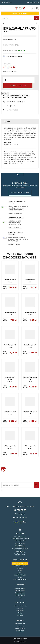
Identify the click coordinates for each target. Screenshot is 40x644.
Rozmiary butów (20, 593)
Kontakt (20, 572)
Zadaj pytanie (12, 110)
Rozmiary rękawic (20, 595)
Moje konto (20, 608)
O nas (20, 570)
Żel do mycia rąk (30, 279)
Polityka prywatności (20, 565)
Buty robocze (20, 630)
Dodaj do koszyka (18, 85)
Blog (20, 597)
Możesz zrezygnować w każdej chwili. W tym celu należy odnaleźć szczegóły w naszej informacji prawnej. (20, 490)
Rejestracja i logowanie (20, 606)
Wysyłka (20, 577)
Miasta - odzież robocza (20, 579)
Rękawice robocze (20, 628)
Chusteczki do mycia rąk (30, 378)
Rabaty (20, 613)
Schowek (20, 615)
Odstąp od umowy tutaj (20, 563)
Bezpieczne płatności (20, 575)
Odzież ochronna (20, 623)
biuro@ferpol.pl (11, 106)
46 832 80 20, (11, 101)
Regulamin (20, 568)
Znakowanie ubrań (20, 588)
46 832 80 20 (20, 510)
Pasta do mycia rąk (10, 279)
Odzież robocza (20, 626)
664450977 (20, 101)
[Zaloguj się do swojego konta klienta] (33, 8)
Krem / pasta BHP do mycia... (10, 378)
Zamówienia (20, 610)
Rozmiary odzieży (20, 590)
